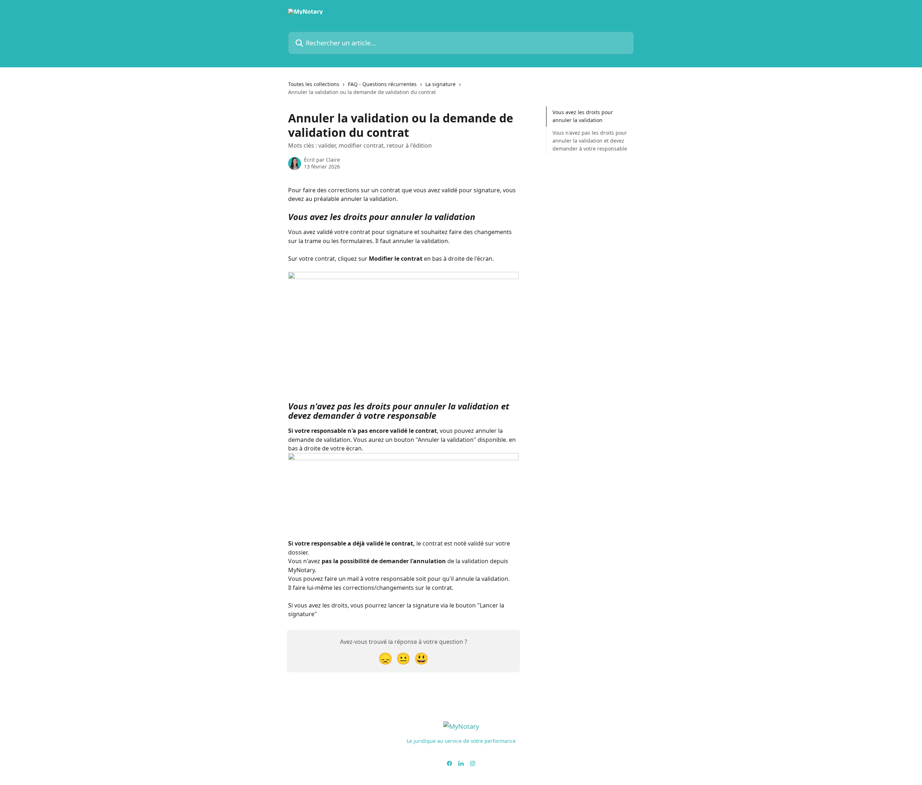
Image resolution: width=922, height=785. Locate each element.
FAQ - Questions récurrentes (382, 84)
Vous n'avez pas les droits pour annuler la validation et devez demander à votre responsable (589, 140)
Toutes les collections (313, 84)
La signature (440, 84)
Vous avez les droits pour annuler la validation (582, 116)
